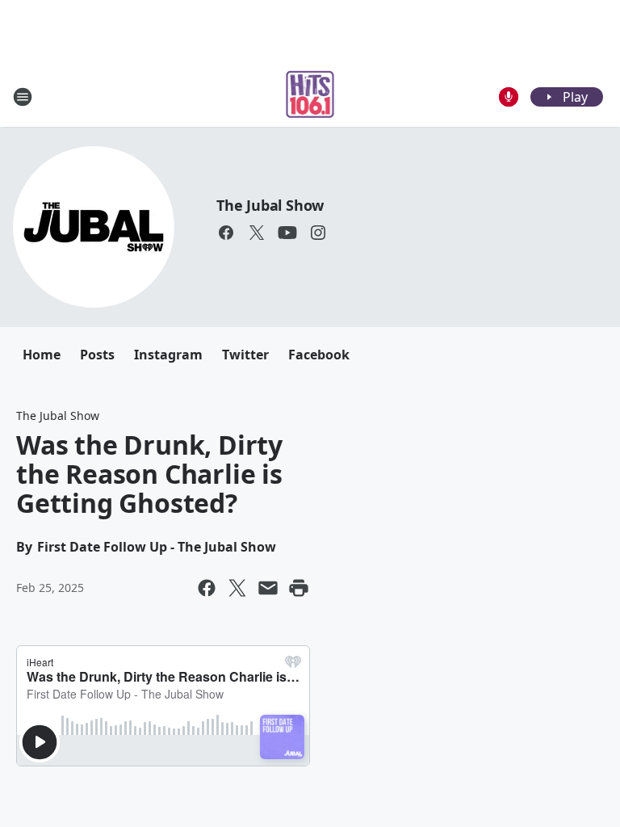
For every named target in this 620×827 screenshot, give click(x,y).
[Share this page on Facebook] (206, 588)
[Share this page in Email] (268, 588)
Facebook (319, 354)
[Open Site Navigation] (22, 97)
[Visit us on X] (256, 232)
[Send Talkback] (508, 97)
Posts (97, 354)
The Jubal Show (270, 205)
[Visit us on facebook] (226, 232)
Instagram (168, 354)
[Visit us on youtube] (287, 232)
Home (42, 354)
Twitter (245, 354)
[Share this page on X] (237, 588)
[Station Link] (310, 96)
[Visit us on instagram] (318, 232)
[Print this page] (298, 588)
